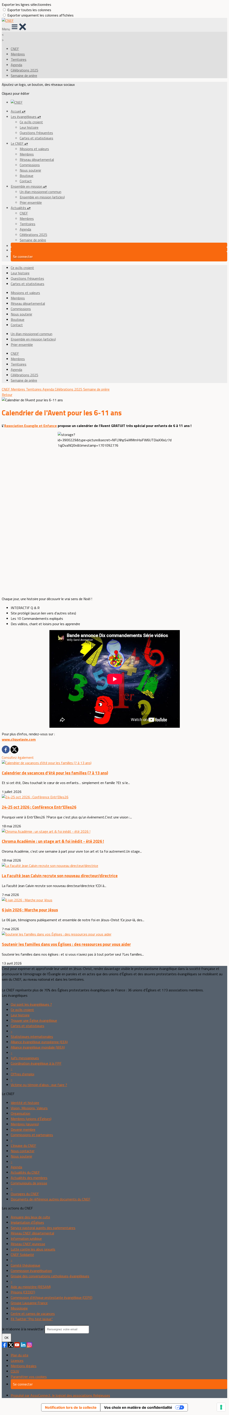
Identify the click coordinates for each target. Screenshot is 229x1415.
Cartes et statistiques (36, 138)
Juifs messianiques (25, 1058)
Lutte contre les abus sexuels (33, 1249)
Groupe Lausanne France (29, 1303)
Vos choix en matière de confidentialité (138, 1407)
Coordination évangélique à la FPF (36, 1063)
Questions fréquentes (36, 132)
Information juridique (26, 1238)
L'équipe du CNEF (23, 1145)
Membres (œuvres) (25, 1124)
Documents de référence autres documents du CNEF (50, 1199)
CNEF (15, 48)
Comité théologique (25, 1265)
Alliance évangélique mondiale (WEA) (38, 1047)
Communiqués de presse (29, 1183)
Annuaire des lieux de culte (30, 1217)
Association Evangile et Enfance (30, 425)
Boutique (26, 175)
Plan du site (19, 1355)
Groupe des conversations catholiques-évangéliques (50, 1276)
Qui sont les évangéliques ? (31, 1004)
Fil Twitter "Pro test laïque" (32, 1319)
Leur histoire (29, 127)
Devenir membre (23, 1129)
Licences (17, 1360)
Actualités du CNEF (25, 1172)
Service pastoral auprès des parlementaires (43, 1227)
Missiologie (19, 1308)
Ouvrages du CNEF (25, 1193)
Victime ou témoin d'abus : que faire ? (39, 1084)
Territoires (18, 59)
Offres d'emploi (22, 1074)
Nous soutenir (30, 170)
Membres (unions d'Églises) (31, 1118)
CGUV (15, 1371)
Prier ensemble (31, 202)
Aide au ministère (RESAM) (31, 1286)
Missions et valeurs (34, 148)
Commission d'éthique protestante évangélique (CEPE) (51, 1297)
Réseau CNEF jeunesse (28, 1244)
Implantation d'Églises (27, 1222)
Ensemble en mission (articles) (42, 197)
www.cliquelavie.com (19, 739)
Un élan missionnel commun (40, 191)
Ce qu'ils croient (31, 122)
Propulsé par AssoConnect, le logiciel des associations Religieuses (60, 1395)
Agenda (16, 64)
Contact (26, 181)
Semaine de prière (24, 75)
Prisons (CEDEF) (23, 1292)
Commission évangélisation (31, 1270)
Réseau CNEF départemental (32, 1233)
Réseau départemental (37, 159)
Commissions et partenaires (32, 1134)
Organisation (20, 1113)
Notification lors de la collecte (71, 1407)
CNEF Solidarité (22, 1254)
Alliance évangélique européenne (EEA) (39, 1042)
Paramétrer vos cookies (29, 1376)
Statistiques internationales (32, 1036)
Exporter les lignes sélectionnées (26, 4)
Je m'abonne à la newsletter (23, 1329)
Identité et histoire (25, 1102)
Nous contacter (22, 1151)
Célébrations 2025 (24, 70)
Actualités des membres (29, 1177)
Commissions (30, 165)
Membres (18, 54)
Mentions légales (23, 1366)
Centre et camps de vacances (33, 1313)
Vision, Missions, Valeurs (29, 1108)
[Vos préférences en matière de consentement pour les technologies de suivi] (221, 1407)
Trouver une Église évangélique (34, 1020)
